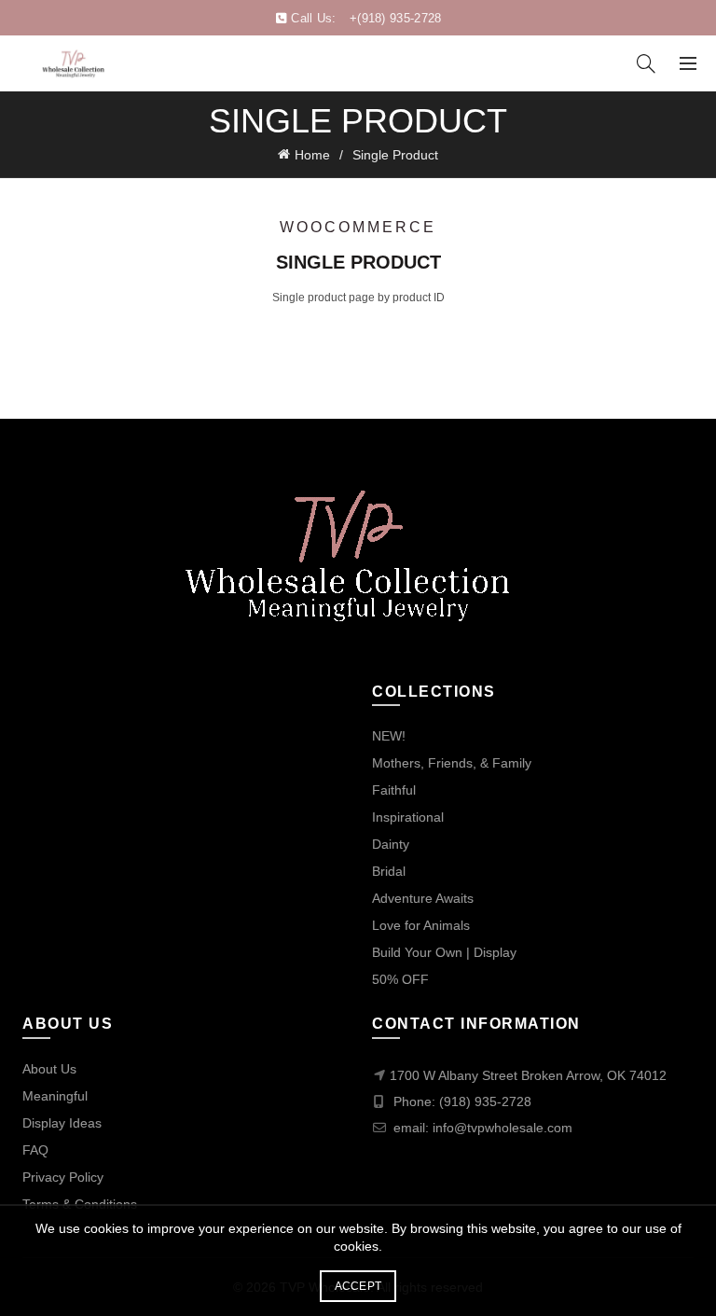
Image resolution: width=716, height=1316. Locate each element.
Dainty (390, 844)
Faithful (394, 790)
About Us (49, 1068)
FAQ (35, 1150)
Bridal (389, 871)
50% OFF (400, 979)
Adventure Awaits (423, 898)
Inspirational (408, 817)
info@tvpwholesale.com (502, 1127)
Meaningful (55, 1095)
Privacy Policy (62, 1177)
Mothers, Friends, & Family (451, 762)
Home (312, 154)
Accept (358, 1286)
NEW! (389, 735)
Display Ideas (62, 1122)
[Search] (646, 63)
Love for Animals (421, 925)
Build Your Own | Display (444, 952)
